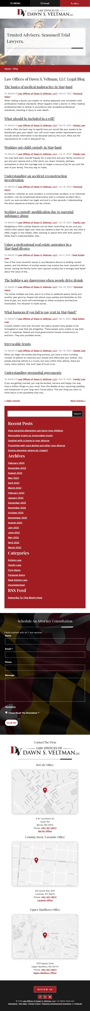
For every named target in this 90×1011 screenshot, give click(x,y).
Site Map (23, 1004)
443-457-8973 (48, 828)
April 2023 (13, 482)
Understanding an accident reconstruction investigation (35, 178)
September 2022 (17, 517)
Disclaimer (10, 707)
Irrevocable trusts (17, 344)
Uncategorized (16, 584)
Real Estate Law (17, 580)
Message (9, 675)
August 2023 (15, 473)
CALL (76, 3)
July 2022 (13, 527)
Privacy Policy (34, 1004)
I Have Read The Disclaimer (24, 713)
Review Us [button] (45, 989)
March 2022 (14, 547)
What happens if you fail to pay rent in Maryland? (40, 312)
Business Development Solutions (56, 1004)
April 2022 (13, 542)
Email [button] (46, 3)
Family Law (79, 154)
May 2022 (13, 537)
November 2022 (17, 507)
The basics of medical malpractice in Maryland (38, 87)
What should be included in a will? (29, 118)
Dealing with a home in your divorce (28, 440)
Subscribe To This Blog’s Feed (25, 597)
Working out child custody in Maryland (33, 147)
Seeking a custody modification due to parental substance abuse (38, 214)
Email (9, 649)
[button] (15, 3)
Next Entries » (78, 401)
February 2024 (16, 463)
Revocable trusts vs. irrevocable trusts (30, 435)
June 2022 (14, 532)
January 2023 (15, 497)
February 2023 (16, 492)
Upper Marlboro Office (45, 973)
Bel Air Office (45, 831)
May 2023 (13, 477)
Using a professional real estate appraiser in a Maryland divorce (37, 246)
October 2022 (15, 512)
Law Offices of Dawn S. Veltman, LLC (37, 93)
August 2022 (15, 522)
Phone (8, 662)
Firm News (14, 570)
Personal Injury (16, 575)
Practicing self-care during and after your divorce (36, 445)
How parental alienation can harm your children (35, 430)
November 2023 (17, 468)
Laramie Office (45, 900)
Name (8, 635)
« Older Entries (12, 401)
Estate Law (79, 125)
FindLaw (78, 1004)
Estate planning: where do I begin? (28, 450)
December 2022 (17, 502)
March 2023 (14, 487)
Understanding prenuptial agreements (32, 372)
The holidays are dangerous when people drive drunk (43, 280)
